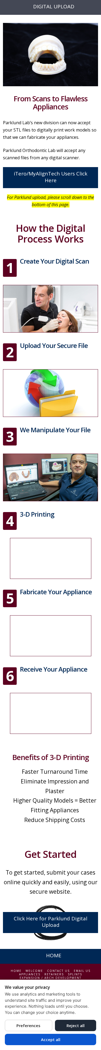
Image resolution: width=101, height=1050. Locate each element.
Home (16, 971)
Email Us (82, 971)
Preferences (28, 1025)
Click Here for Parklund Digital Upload (50, 922)
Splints (75, 974)
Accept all (50, 1039)
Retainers (54, 974)
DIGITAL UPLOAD (53, 6)
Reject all (76, 1025)
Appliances (29, 974)
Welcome (34, 971)
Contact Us (58, 971)
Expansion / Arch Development (50, 978)
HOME (53, 955)
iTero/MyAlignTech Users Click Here (50, 177)
